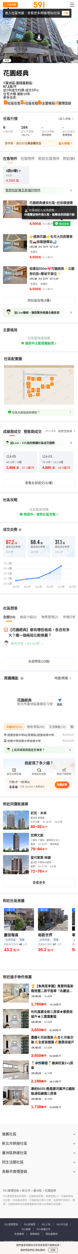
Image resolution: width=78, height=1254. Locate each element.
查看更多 (39, 882)
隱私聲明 (40, 1250)
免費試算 (62, 784)
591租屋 (26, 1229)
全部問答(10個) (39, 661)
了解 (65, 13)
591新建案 (29, 1224)
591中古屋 (62, 1224)
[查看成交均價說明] (38, 90)
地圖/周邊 (61, 678)
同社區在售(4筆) (39, 300)
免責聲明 (19, 1234)
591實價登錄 (11, 1224)
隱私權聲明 (52, 1234)
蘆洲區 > (38, 1190)
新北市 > (27, 1190)
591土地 (45, 1224)
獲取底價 (64, 224)
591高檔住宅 (43, 1229)
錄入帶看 (64, 143)
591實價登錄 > (12, 1190)
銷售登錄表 (65, 431)
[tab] (12, 431)
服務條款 (35, 1234)
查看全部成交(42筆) (39, 483)
